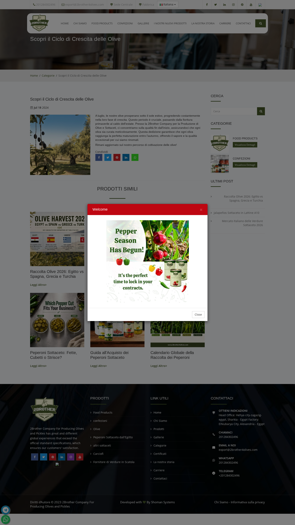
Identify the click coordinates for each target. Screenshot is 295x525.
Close (198, 314)
